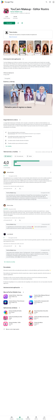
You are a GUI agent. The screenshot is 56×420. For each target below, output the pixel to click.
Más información (13, 37)
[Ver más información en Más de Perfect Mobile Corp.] (23, 292)
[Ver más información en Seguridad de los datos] (20, 120)
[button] (7, 48)
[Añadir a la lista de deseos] (22, 23)
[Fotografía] (7, 78)
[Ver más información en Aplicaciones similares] (19, 308)
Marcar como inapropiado (11, 329)
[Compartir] (18, 23)
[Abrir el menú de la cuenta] (53, 2)
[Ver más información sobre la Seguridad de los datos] (8, 146)
